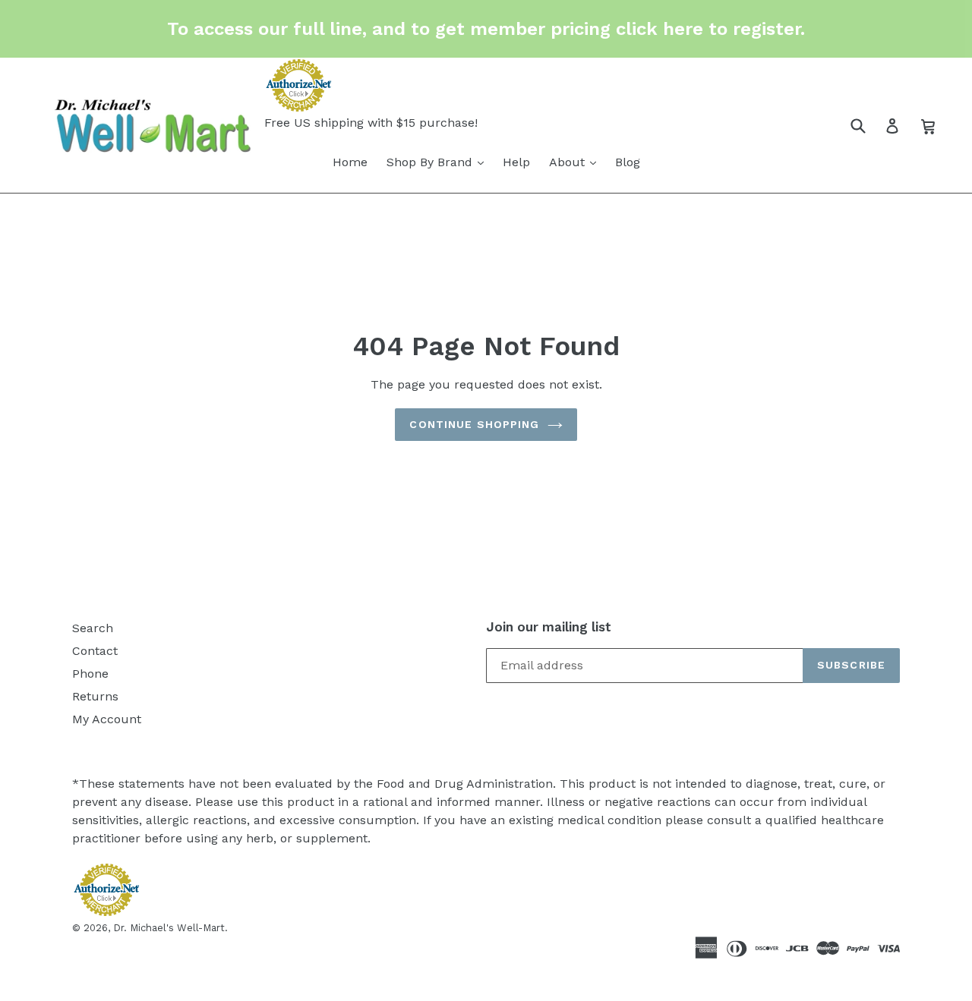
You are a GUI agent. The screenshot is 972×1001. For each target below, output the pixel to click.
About (569, 162)
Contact (95, 651)
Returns (95, 696)
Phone (90, 673)
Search (92, 628)
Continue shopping (474, 424)
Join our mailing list (548, 626)
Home (350, 162)
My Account (106, 719)
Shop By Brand (431, 162)
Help (516, 162)
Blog (627, 162)
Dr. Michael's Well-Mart (169, 927)
